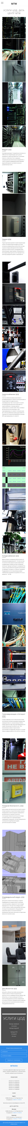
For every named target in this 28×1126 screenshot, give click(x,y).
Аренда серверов (14, 1024)
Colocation (14, 1026)
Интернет (14, 1034)
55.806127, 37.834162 (17, 1099)
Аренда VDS (14, 1032)
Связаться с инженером (13, 1060)
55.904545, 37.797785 (17, 1118)
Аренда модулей (14, 1028)
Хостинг (14, 1036)
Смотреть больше (14, 28)
